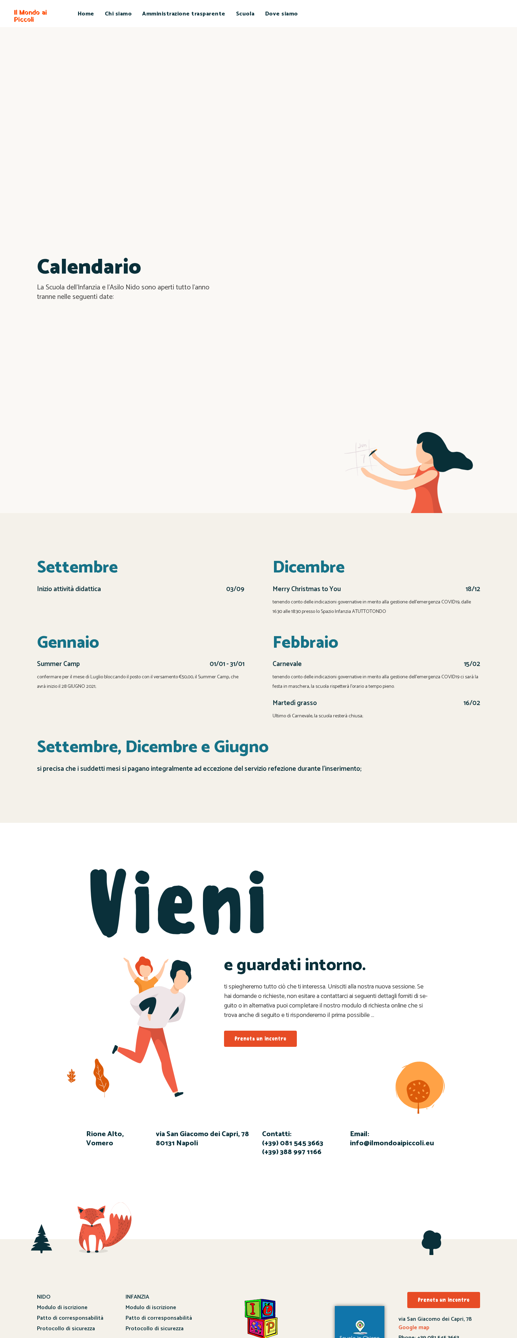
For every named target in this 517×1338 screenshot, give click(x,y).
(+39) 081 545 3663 (292, 1143)
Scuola (245, 14)
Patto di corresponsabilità (70, 1318)
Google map (413, 1327)
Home (86, 14)
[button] (260, 1039)
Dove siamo (281, 14)
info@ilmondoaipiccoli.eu (392, 1143)
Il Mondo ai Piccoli (30, 16)
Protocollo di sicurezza (66, 1328)
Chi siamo (118, 14)
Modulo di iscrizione (62, 1307)
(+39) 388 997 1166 (291, 1152)
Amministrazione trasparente (183, 14)
